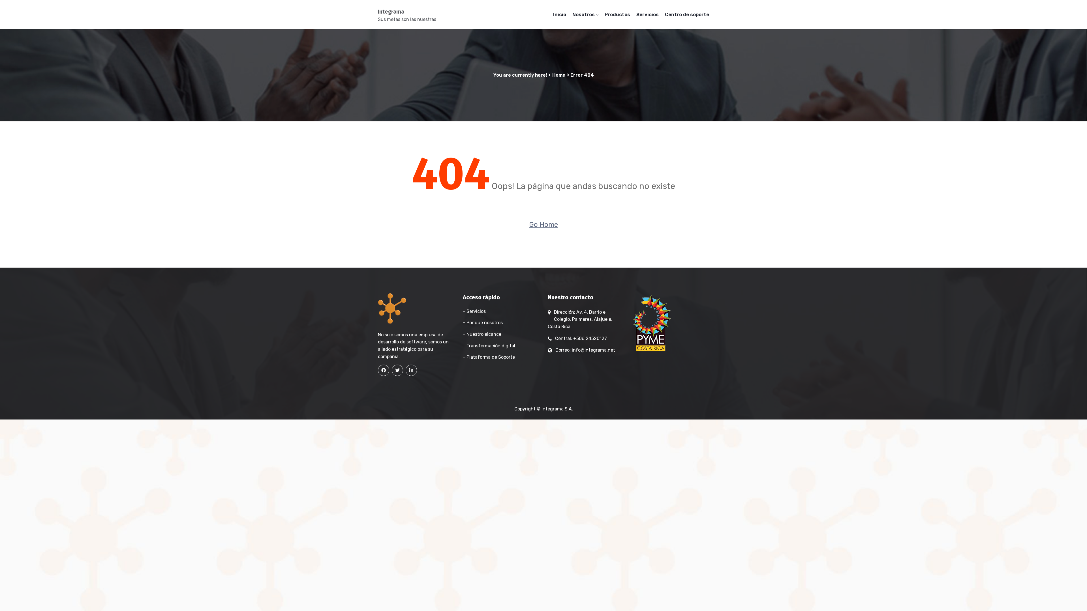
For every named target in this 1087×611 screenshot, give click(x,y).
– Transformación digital (489, 345)
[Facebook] (383, 370)
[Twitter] (397, 370)
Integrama (391, 11)
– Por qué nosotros (483, 322)
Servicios (647, 14)
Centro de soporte (687, 14)
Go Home (543, 225)
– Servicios (474, 311)
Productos (617, 14)
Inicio (559, 14)
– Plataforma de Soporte (489, 357)
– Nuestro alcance (482, 334)
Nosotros (583, 14)
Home (558, 75)
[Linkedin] (411, 370)
